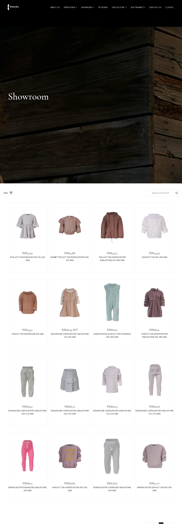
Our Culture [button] (118, 7)
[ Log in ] (169, 7)
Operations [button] (69, 7)
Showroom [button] (86, 7)
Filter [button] (6, 193)
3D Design (103, 7)
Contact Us (155, 7)
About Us (54, 7)
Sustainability (138, 7)
